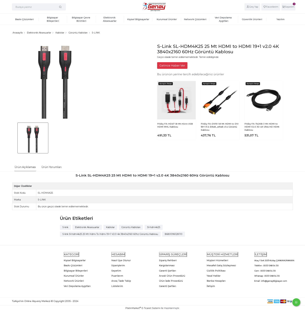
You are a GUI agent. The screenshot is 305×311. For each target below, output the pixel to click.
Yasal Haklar (213, 275)
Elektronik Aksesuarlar (87, 227)
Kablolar (110, 227)
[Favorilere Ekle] (191, 85)
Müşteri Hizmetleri (217, 260)
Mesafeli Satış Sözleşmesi (221, 265)
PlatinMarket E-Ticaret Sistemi (142, 308)
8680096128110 (173, 234)
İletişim (211, 286)
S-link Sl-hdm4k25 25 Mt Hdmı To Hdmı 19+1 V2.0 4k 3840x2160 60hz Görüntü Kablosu (110, 234)
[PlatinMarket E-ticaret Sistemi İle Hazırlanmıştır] (256, 301)
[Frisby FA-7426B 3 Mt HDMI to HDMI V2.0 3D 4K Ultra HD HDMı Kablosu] (263, 100)
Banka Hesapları (216, 280)
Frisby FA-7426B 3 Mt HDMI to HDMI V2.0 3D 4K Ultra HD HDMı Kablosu (261, 126)
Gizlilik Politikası (216, 270)
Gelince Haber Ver (172, 65)
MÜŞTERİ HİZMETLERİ (222, 254)
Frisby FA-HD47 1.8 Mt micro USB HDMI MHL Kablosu (175, 125)
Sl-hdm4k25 (153, 227)
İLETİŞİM (261, 254)
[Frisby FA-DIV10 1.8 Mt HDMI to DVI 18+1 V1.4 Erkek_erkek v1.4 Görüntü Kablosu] (220, 100)
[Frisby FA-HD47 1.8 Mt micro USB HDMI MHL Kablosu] (176, 100)
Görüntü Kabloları (130, 227)
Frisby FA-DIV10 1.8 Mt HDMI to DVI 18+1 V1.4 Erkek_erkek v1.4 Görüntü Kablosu (219, 126)
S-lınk (65, 227)
